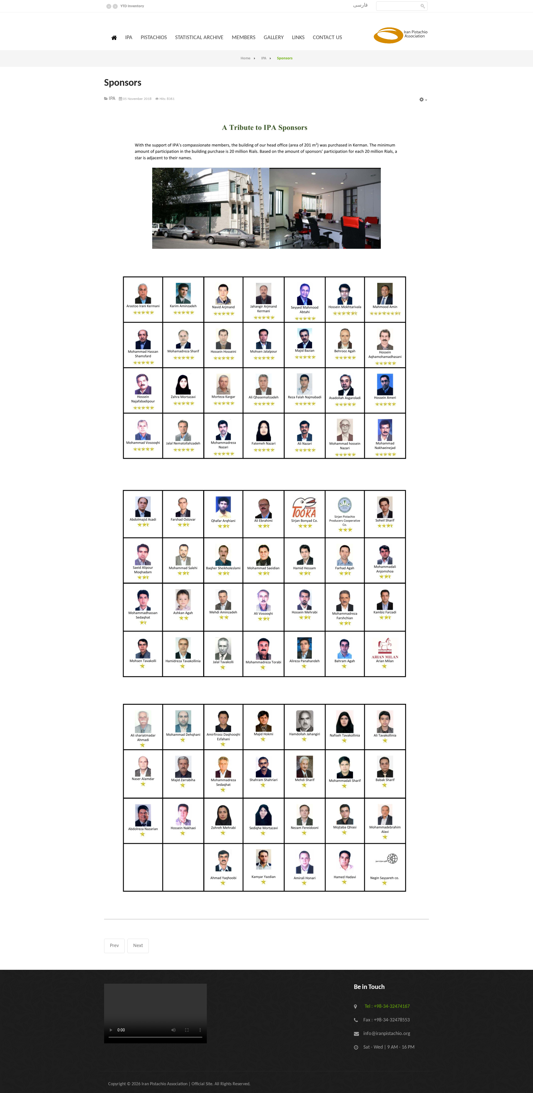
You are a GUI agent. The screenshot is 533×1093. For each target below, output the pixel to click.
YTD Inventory (132, 6)
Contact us (327, 38)
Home (245, 58)
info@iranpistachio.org (386, 1033)
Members (243, 38)
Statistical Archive (199, 38)
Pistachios (154, 38)
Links (298, 38)
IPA (128, 38)
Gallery (274, 38)
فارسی (360, 5)
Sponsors (122, 83)
